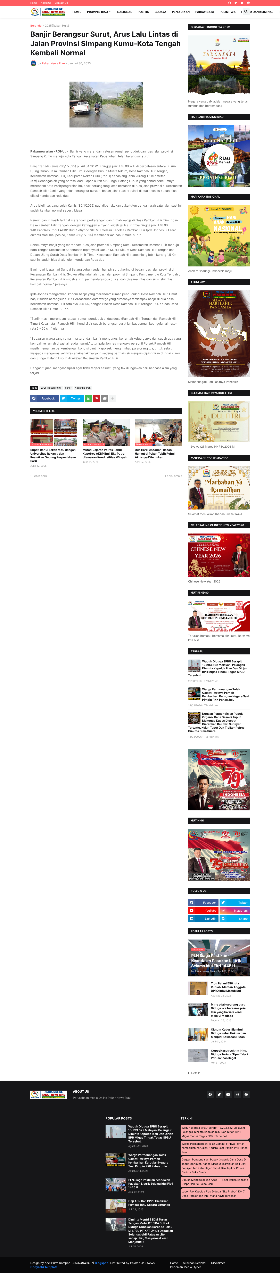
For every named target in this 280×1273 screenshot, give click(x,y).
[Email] (104, 398)
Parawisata (204, 12)
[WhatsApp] (88, 398)
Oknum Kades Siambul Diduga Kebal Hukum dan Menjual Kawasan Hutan (228, 1033)
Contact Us (61, 2)
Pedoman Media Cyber (185, 1267)
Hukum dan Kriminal (257, 12)
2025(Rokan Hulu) (57, 25)
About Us (46, 2)
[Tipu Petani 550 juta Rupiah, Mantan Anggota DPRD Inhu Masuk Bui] (198, 988)
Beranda (36, 25)
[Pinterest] (96, 398)
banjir (68, 387)
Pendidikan (181, 12)
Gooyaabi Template (43, 1267)
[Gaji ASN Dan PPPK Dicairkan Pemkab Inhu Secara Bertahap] (116, 1206)
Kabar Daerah (83, 387)
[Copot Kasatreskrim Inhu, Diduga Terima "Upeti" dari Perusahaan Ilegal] (198, 1055)
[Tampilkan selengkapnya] (112, 398)
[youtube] (242, 3)
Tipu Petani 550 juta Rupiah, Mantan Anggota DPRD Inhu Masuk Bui (228, 987)
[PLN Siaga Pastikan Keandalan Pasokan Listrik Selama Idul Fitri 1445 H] (116, 1184)
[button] (246, 11)
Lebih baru (40, 476)
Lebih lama (172, 476)
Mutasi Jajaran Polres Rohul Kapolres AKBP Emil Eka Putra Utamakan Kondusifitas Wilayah (105, 453)
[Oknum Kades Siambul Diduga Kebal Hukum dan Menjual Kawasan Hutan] (198, 1034)
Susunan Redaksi (194, 1263)
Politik (143, 12)
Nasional (124, 12)
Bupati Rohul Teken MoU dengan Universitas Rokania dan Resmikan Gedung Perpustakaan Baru (53, 455)
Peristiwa (228, 12)
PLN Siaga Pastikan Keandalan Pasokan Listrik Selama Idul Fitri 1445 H (150, 1183)
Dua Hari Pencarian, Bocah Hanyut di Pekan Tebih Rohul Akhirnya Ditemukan (155, 453)
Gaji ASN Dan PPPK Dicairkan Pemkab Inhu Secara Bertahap (149, 1202)
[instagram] (237, 1094)
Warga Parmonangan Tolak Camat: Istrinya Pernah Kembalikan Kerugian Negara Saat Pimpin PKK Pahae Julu (225, 694)
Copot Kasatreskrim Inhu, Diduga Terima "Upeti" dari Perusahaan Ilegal (229, 1054)
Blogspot (101, 1263)
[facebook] (229, 3)
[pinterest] (248, 3)
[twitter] (235, 3)
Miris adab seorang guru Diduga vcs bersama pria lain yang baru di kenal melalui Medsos (228, 1010)
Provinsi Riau (97, 12)
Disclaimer (218, 1263)
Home (33, 2)
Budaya (160, 12)
